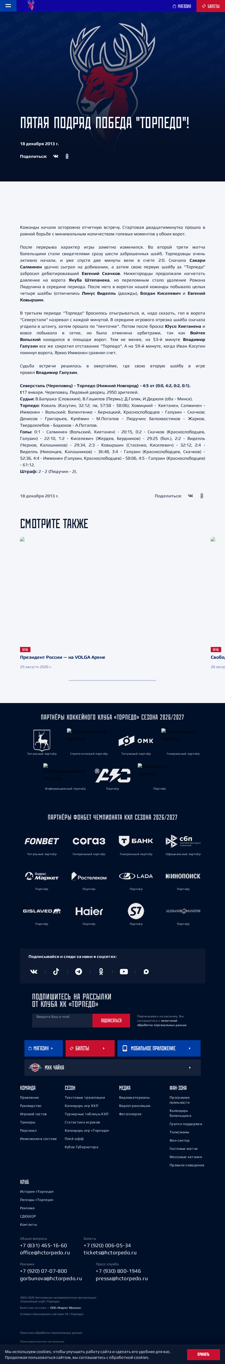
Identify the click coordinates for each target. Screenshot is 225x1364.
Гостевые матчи (184, 1149)
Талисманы (179, 1132)
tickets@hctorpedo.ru (110, 1252)
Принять (204, 1354)
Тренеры (27, 1122)
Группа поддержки (186, 1124)
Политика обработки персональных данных (51, 1332)
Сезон (70, 1087)
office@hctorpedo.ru (45, 1252)
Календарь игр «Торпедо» (87, 1130)
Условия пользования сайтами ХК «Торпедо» (52, 1314)
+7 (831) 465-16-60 (43, 1245)
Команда (27, 1087)
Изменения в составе (38, 1139)
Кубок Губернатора (81, 1147)
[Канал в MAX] (146, 971)
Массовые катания (186, 1157)
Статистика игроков (82, 1122)
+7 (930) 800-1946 (118, 1271)
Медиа (124, 1087)
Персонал (28, 1130)
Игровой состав (33, 1114)
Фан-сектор (180, 1140)
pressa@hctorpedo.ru (122, 1278)
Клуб (24, 1181)
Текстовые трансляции (85, 1097)
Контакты (28, 1224)
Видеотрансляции (135, 1106)
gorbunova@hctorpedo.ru (51, 1278)
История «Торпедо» (37, 1191)
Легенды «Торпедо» (37, 1200)
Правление (29, 1097)
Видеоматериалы (134, 1097)
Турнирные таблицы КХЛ (86, 1114)
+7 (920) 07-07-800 (43, 1271)
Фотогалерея (130, 1114)
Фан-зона (178, 1087)
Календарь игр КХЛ (81, 1106)
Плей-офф (74, 1139)
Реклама (27, 1208)
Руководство (30, 1106)
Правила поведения (187, 1165)
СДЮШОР (28, 1216)
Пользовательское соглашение (42, 1341)
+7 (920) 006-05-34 (107, 1245)
